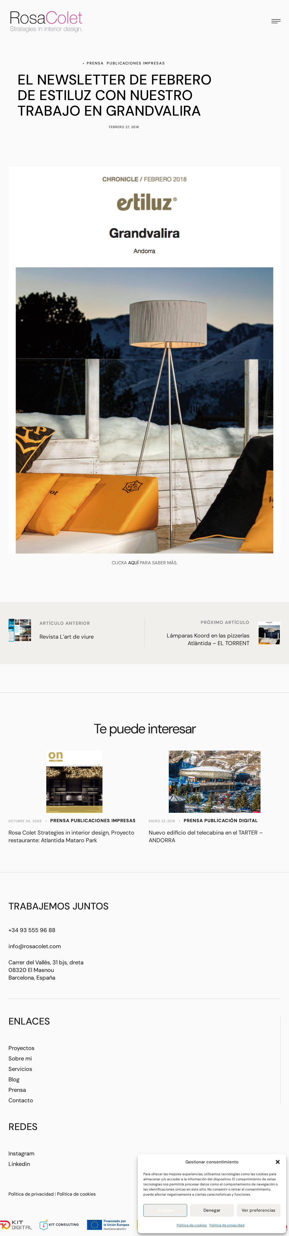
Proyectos (21, 1048)
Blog (13, 1079)
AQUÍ (133, 563)
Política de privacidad (226, 1225)
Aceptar (165, 1210)
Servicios (20, 1069)
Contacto (20, 1100)
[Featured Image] (74, 782)
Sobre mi (20, 1058)
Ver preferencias (258, 1210)
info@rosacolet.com (34, 946)
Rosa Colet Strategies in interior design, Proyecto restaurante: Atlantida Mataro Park (71, 836)
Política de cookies (192, 1225)
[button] (278, 1162)
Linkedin (19, 1164)
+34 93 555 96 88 (31, 930)
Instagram (21, 1153)
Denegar (211, 1210)
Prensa (17, 1090)
